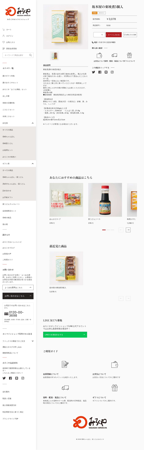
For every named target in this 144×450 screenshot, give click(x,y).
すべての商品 (8, 130)
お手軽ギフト (8, 197)
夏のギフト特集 (9, 76)
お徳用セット (8, 150)
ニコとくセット (9, 109)
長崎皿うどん (8, 143)
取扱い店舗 (7, 398)
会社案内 (6, 392)
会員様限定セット (9, 211)
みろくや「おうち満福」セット (15, 89)
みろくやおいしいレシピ (12, 242)
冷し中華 (6, 96)
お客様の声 (7, 254)
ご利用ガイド (8, 259)
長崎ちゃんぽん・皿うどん (13, 177)
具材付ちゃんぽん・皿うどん (14, 184)
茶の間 (5, 224)
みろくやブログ (9, 248)
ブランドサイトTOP (10, 419)
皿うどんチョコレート (11, 204)
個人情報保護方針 (9, 405)
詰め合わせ (7, 190)
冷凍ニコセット (9, 116)
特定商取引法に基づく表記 (13, 412)
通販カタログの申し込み (12, 347)
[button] (121, 230)
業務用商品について (10, 353)
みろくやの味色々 (9, 157)
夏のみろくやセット (10, 82)
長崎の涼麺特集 (9, 103)
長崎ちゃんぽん (9, 136)
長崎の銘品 (7, 217)
